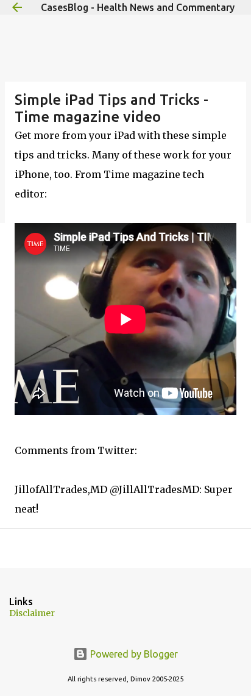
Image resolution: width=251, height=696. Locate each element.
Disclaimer (32, 613)
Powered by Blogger (133, 653)
